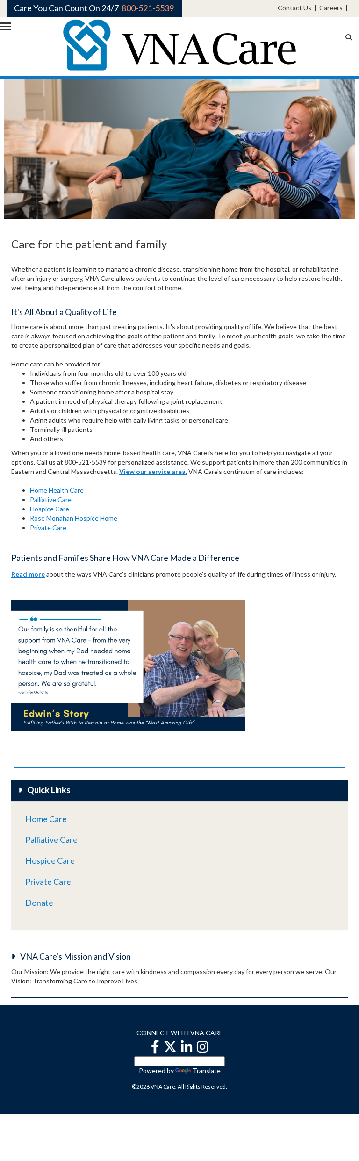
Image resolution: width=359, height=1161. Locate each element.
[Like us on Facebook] (155, 1047)
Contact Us (294, 8)
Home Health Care (57, 490)
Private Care (48, 527)
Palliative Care (51, 499)
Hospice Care (49, 509)
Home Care (46, 819)
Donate (39, 902)
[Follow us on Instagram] (202, 1047)
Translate (207, 1071)
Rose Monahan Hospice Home (73, 518)
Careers (331, 8)
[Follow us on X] (170, 1047)
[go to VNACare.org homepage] (179, 44)
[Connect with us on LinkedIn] (187, 1047)
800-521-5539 (148, 8)
